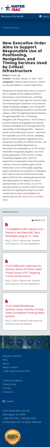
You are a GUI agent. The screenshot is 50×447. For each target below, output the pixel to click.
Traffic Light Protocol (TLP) (16, 371)
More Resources (11, 27)
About (6, 363)
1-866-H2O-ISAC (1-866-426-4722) (19, 418)
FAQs (5, 359)
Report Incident (10, 367)
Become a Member (12, 355)
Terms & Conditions (13, 380)
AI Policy (7, 388)
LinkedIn (9, 401)
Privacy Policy (9, 384)
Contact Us (8, 391)
